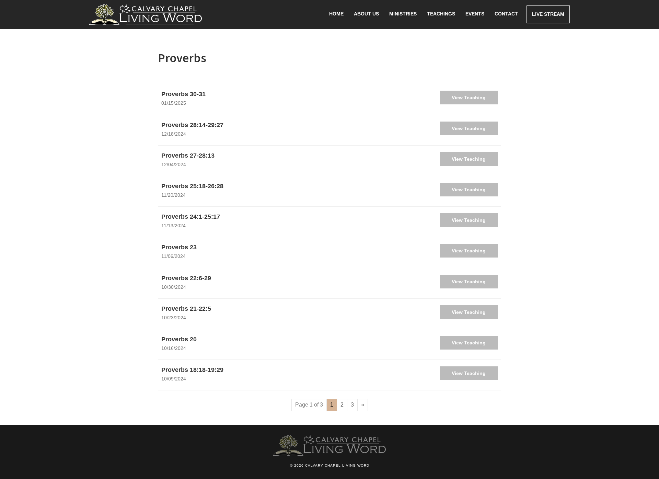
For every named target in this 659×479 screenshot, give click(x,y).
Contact (506, 13)
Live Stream (548, 14)
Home (336, 13)
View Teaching (469, 97)
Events (474, 13)
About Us (366, 13)
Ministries (403, 13)
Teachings (441, 13)
